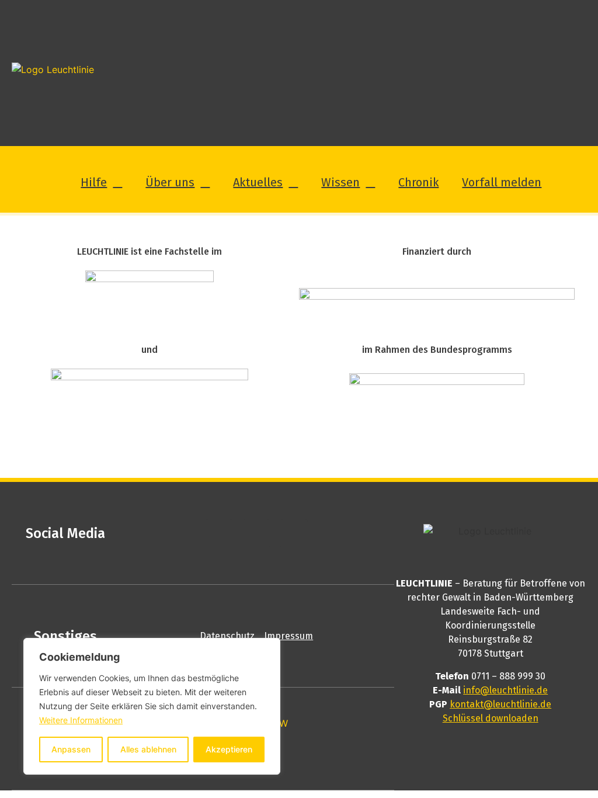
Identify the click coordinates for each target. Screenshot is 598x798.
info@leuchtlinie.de (505, 690)
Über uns (169, 182)
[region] (151, 706)
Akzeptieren (229, 749)
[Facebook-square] (219, 533)
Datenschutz (227, 635)
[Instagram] (294, 533)
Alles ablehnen (148, 749)
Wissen (340, 182)
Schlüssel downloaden (490, 718)
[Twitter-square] (256, 533)
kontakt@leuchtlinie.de (500, 704)
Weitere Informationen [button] (81, 720)
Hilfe (94, 182)
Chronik (418, 182)
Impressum (288, 635)
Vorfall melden (501, 182)
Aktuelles (258, 182)
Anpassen (71, 749)
